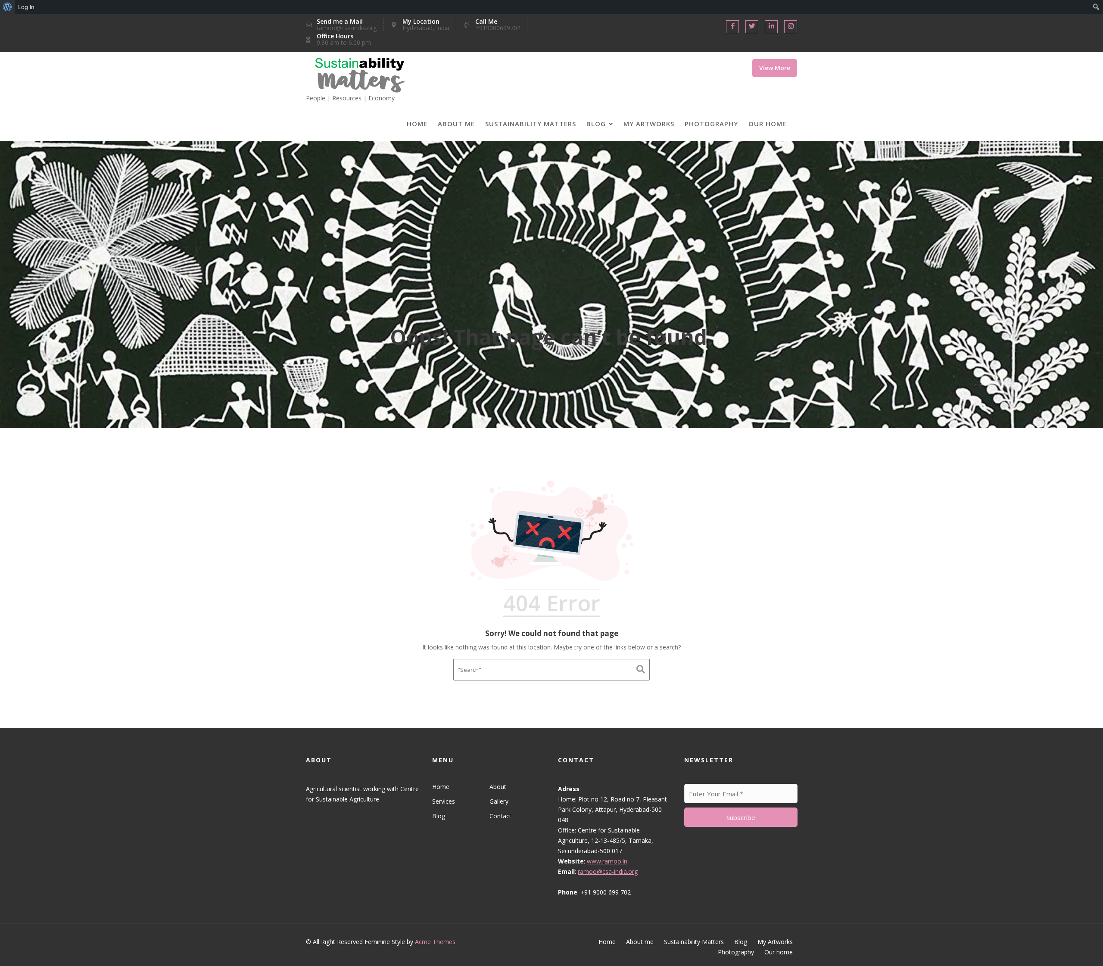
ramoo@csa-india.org (608, 871)
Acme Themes (435, 942)
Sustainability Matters (530, 123)
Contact (500, 816)
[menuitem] (7, 7)
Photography (711, 123)
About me (456, 123)
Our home (767, 123)
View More (774, 68)
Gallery (498, 801)
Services (443, 801)
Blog (596, 123)
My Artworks (648, 123)
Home (417, 123)
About (497, 787)
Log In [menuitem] (26, 6)
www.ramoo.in (607, 861)
